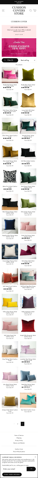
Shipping (19, 438)
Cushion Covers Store (19, 10)
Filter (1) (10, 60)
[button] (7, 87)
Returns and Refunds (19, 443)
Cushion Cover (19, 449)
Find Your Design (12, 474)
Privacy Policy (19, 440)
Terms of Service (19, 435)
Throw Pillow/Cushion (19, 451)
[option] (19, 2)
